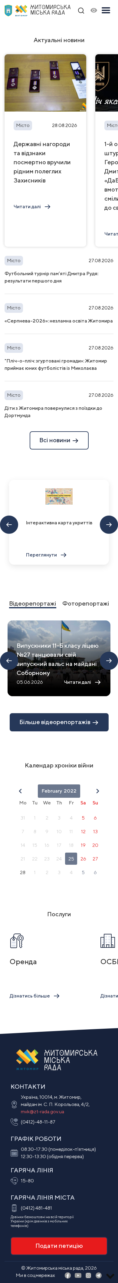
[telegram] (98, 1276)
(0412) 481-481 (36, 1208)
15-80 (27, 1181)
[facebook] (67, 1276)
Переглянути (41, 555)
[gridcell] (23, 818)
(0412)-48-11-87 (38, 1122)
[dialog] (59, 832)
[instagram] (88, 1276)
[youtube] (78, 1276)
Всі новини (55, 439)
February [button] (51, 791)
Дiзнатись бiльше (30, 996)
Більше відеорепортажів (55, 721)
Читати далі (27, 206)
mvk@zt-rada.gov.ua (42, 1111)
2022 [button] (70, 791)
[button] (20, 791)
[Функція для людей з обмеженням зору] (93, 11)
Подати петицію (59, 1245)
